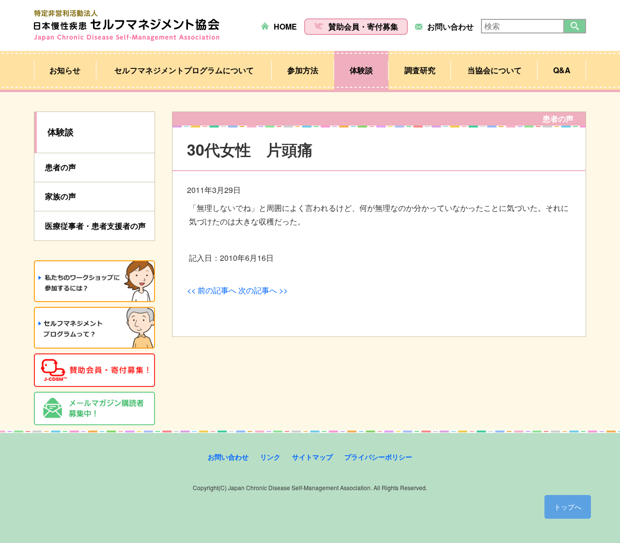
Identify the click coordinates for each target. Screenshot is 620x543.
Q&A (562, 70)
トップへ (567, 506)
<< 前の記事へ (211, 290)
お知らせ (64, 70)
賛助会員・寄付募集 (363, 26)
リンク (270, 457)
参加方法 (302, 70)
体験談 (361, 70)
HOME (285, 26)
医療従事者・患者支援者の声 (95, 225)
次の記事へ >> (263, 290)
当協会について (494, 70)
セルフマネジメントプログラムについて (184, 70)
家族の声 (60, 196)
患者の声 (60, 167)
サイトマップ (312, 457)
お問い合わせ (450, 26)
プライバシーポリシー (378, 457)
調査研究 (419, 70)
